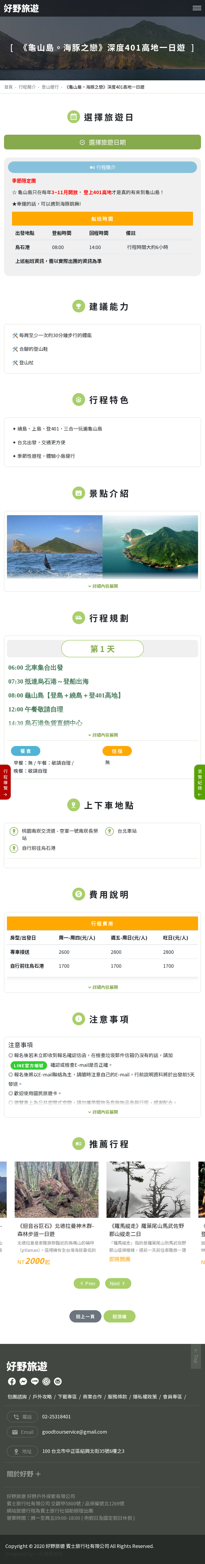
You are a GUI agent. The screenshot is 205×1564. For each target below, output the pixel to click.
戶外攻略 (42, 1396)
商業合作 (92, 1396)
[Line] (35, 1382)
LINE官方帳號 (29, 1065)
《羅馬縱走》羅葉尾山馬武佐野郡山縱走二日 (146, 1230)
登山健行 (50, 87)
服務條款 (117, 1396)
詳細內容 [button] (100, 585)
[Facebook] (12, 1382)
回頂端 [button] (120, 1316)
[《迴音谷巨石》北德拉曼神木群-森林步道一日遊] (56, 1190)
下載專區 (67, 1396)
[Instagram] (46, 1382)
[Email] (58, 1382)
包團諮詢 (17, 1396)
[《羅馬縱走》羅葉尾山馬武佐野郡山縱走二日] (148, 1190)
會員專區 (172, 1396)
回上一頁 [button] (85, 1316)
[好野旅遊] (21, 8)
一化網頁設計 (48, 1553)
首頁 (8, 87)
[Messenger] (23, 1382)
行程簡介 (27, 87)
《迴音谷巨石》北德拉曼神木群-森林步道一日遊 (55, 1230)
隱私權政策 (145, 1396)
